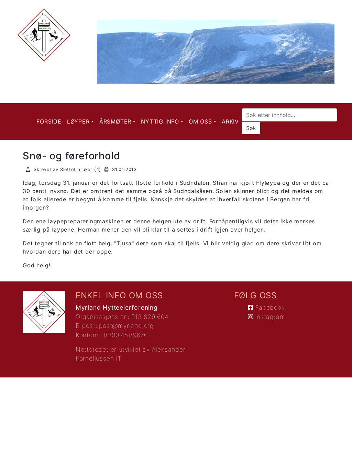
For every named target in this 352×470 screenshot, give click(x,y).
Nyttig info (160, 121)
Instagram (269, 316)
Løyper (78, 121)
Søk (251, 128)
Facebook (269, 307)
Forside (49, 121)
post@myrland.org (126, 325)
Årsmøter (115, 121)
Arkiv (230, 121)
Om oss (200, 121)
